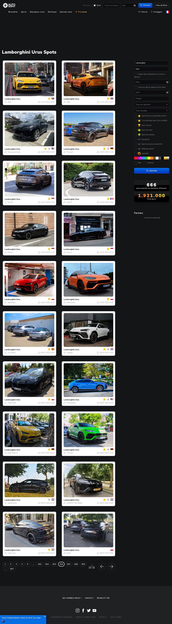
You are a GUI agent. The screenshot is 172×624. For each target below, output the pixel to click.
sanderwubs (12, 503)
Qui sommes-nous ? (72, 598)
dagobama (11, 302)
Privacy (103, 617)
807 (12, 569)
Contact (89, 598)
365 (54, 564)
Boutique (52, 12)
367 (68, 564)
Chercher (146, 5)
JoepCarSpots (12, 453)
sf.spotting (11, 353)
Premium (82, 12)
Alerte (144, 12)
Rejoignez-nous (37, 12)
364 (47, 564)
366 (61, 564)
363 (39, 564)
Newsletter (103, 598)
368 (76, 564)
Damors (10, 202)
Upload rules (66, 12)
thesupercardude (13, 152)
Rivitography (71, 403)
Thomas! (69, 152)
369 (83, 564)
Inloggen (158, 12)
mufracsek (11, 553)
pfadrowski (70, 302)
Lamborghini (10, 99)
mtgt (9, 102)
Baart (68, 553)
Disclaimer (115, 617)
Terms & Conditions (85, 617)
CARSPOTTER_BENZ (74, 503)
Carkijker (69, 353)
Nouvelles (87, 5)
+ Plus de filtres (161, 5)
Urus (18, 99)
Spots (99, 5)
